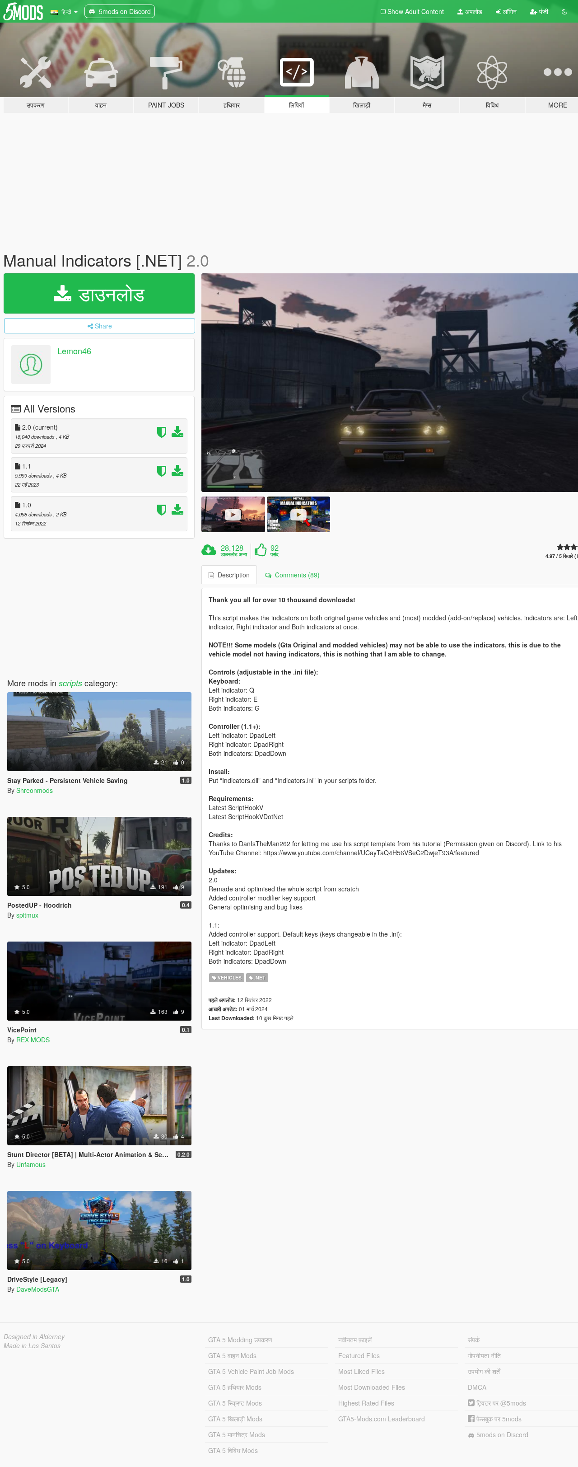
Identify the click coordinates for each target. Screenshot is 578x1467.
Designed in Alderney (34, 1336)
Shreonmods (34, 790)
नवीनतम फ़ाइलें (355, 1339)
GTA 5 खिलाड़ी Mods (235, 1418)
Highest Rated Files (366, 1402)
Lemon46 (74, 350)
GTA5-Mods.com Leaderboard (381, 1418)
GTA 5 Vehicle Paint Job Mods (251, 1371)
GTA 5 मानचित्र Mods (236, 1434)
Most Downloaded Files (371, 1387)
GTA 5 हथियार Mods (234, 1387)
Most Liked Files (361, 1371)
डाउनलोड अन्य (234, 554)
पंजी (542, 11)
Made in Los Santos (32, 1345)
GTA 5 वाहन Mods (232, 1355)
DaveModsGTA (37, 1289)
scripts (70, 683)
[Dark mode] (564, 11)
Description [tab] (232, 574)
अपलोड (472, 11)
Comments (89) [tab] (295, 574)
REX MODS (33, 1039)
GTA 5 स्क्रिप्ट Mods (235, 1402)
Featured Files (359, 1355)
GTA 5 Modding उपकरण (240, 1339)
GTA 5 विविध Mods (233, 1450)
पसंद (274, 554)
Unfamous (31, 1164)
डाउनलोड (108, 293)
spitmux (27, 914)
